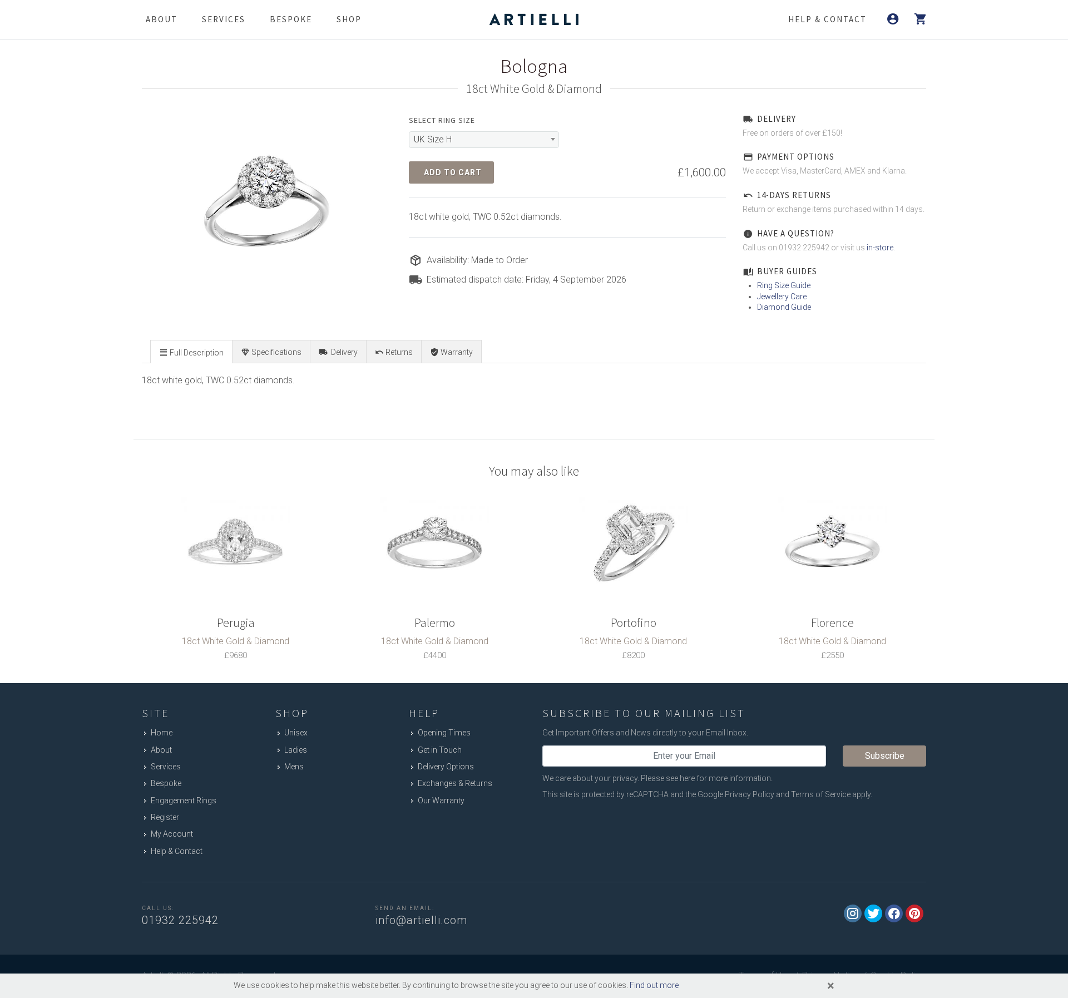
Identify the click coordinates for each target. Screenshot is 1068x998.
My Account (172, 833)
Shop (349, 19)
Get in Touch (440, 749)
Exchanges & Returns (455, 783)
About (161, 19)
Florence (832, 622)
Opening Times (444, 732)
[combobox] (484, 139)
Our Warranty (441, 800)
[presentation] (191, 352)
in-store (880, 247)
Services (223, 19)
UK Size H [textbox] (433, 139)
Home (161, 732)
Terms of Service (821, 794)
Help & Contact (176, 851)
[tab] (191, 351)
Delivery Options (446, 766)
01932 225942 (180, 920)
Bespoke (291, 19)
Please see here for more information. (707, 778)
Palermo (434, 622)
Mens (294, 766)
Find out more (654, 985)
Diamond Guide (784, 307)
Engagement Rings (183, 800)
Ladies (295, 749)
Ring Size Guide (783, 285)
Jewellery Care (782, 296)
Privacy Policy (749, 794)
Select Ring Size (442, 120)
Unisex (296, 732)
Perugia (236, 622)
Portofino (633, 622)
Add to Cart (453, 172)
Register (165, 817)
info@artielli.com (421, 920)
